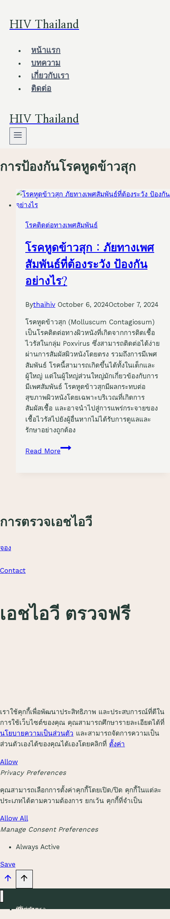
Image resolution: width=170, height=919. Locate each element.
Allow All (14, 818)
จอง (5, 548)
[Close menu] (2, 896)
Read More (48, 451)
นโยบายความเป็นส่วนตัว (37, 733)
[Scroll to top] (8, 880)
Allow (9, 762)
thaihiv (44, 304)
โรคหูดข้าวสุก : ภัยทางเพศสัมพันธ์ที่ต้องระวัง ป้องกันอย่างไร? (89, 265)
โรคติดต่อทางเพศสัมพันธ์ (61, 225)
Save (7, 864)
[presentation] (93, 199)
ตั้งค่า (117, 744)
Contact (13, 570)
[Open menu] (17, 135)
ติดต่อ (41, 88)
